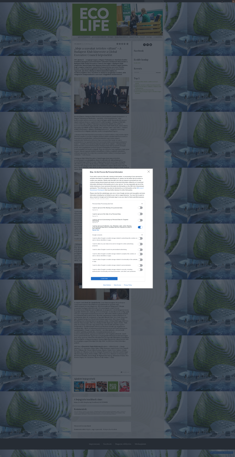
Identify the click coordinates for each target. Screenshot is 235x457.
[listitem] (117, 204)
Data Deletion (107, 285)
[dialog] (117, 228)
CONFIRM (104, 278)
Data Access (117, 285)
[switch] (140, 207)
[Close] (149, 172)
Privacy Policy (128, 285)
